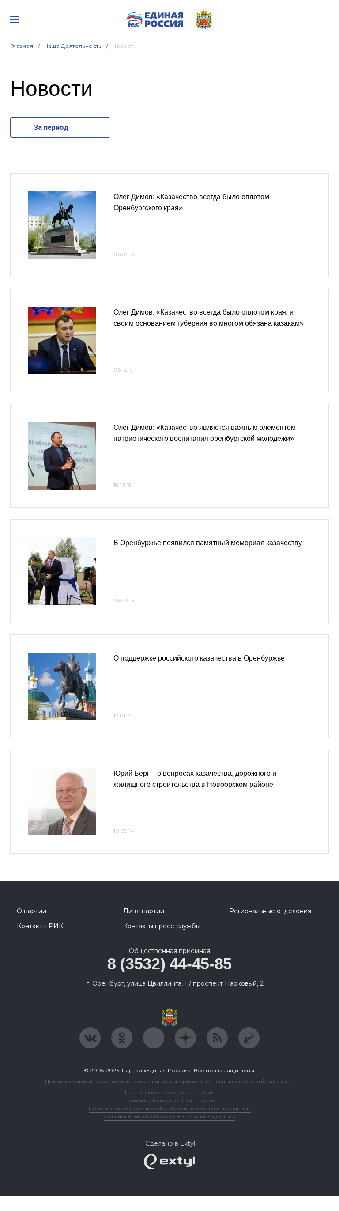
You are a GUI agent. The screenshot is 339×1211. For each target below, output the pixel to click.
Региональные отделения (270, 911)
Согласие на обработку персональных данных (169, 1116)
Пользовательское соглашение (170, 1092)
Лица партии (143, 911)
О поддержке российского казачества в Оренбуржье (199, 658)
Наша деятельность (73, 45)
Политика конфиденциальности (169, 1100)
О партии (31, 911)
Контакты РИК (40, 926)
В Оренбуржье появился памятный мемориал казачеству (207, 543)
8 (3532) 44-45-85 (169, 964)
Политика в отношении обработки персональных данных (170, 1108)
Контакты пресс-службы (161, 926)
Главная (22, 45)
